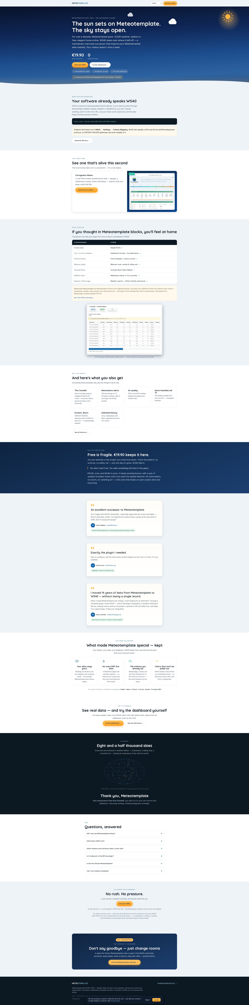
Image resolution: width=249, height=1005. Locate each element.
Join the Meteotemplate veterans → (124, 962)
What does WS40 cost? (95, 841)
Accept (156, 1000)
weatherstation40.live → (167, 983)
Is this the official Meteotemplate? (100, 863)
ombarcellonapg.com (114, 615)
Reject (147, 1000)
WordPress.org (111, 565)
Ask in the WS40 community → (84, 298)
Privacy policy (76, 998)
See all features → (81, 432)
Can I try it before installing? (98, 871)
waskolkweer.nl (112, 525)
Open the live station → (86, 190)
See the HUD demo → (136, 723)
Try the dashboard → (100, 65)
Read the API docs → (82, 141)
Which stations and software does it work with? (105, 848)
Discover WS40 (170, 3)
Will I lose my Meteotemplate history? (101, 833)
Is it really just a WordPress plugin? (100, 856)
